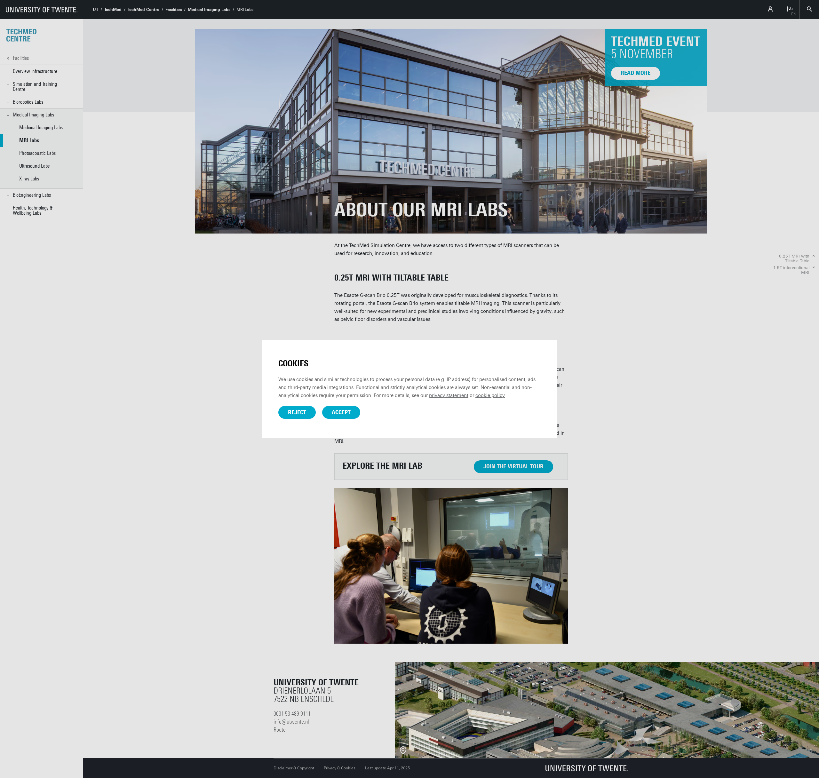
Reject (297, 412)
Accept (341, 412)
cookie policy (490, 395)
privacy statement (448, 395)
